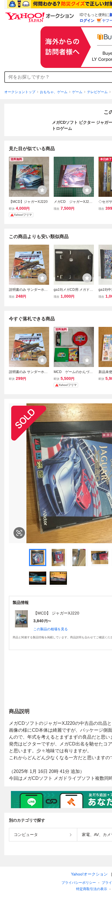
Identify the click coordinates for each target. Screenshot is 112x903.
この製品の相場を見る (50, 629)
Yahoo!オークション (89, 874)
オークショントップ (19, 92)
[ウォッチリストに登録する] (42, 190)
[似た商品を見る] (19, 533)
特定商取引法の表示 (91, 889)
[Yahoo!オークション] (40, 14)
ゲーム (77, 92)
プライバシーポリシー (78, 883)
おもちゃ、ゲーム (53, 92)
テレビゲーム (97, 92)
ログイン (87, 20)
